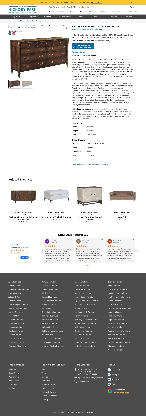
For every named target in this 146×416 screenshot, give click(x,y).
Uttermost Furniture (116, 327)
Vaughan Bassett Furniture (119, 331)
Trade (82, 12)
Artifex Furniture (15, 293)
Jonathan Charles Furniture (53, 346)
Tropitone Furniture (116, 319)
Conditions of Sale (49, 396)
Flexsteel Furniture (49, 297)
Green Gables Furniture (51, 312)
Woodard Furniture (115, 350)
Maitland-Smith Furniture (84, 312)
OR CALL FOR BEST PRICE (83, 46)
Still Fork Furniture (115, 304)
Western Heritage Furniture (119, 342)
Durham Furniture (49, 282)
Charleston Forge (15, 331)
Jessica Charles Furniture (52, 338)
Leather (96, 17)
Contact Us (46, 381)
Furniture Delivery (79, 52)
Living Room (15, 17)
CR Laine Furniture (16, 342)
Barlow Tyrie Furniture (17, 308)
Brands (61, 12)
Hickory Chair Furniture (23, 212)
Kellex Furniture (81, 282)
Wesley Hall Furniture (116, 338)
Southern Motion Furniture (119, 297)
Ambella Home (14, 285)
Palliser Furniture (81, 338)
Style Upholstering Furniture (119, 308)
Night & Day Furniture (83, 327)
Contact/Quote (132, 12)
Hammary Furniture (50, 316)
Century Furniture (15, 327)
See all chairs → (96, 2)
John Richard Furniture (51, 342)
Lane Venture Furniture (84, 293)
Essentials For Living (50, 289)
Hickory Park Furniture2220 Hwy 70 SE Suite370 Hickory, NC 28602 (87, 371)
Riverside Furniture (115, 282)
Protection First (48, 388)
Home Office (64, 17)
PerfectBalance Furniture (84, 346)
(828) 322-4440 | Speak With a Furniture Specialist (74, 7)
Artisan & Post (14, 297)
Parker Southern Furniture (85, 342)
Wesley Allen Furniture (117, 335)
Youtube (115, 379)
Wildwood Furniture (116, 346)
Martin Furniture (81, 316)
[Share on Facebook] (9, 33)
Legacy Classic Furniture (84, 297)
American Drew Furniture (18, 289)
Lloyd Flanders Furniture (84, 304)
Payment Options (49, 392)
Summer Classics (115, 312)
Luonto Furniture (81, 308)
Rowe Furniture (114, 285)
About (44, 369)
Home (51, 12)
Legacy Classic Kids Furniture (86, 301)
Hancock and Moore (50, 319)
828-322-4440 (83, 381)
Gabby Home (47, 308)
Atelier (23, 214)
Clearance (116, 12)
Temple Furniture (115, 316)
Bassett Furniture (15, 312)
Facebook (116, 370)
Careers (45, 377)
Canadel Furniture (15, 319)
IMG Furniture (47, 335)
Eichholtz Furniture (49, 285)
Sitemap (45, 399)
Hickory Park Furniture (19, 248)
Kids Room (129, 17)
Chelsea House (14, 335)
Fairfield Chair (47, 293)
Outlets (103, 12)
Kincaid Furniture (81, 285)
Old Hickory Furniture (83, 335)
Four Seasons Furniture (51, 301)
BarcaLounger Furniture (18, 304)
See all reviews (24, 257)
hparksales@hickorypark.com (90, 378)
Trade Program (92, 55)
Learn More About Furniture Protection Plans (90, 164)
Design (72, 12)
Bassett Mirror (14, 316)
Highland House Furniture (52, 331)
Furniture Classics (49, 304)
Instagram (116, 374)
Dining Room (32, 17)
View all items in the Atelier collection (87, 29)
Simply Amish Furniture (117, 289)
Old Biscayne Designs (83, 331)
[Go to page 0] (87, 265)
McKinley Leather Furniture (85, 319)
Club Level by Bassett (17, 338)
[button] (67, 28)
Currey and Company (17, 346)
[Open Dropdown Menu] (65, 12)
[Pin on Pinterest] (13, 33)
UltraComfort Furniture (117, 323)
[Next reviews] (136, 250)
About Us (92, 12)
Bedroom (47, 17)
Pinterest (115, 384)
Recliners (113, 17)
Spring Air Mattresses (116, 301)
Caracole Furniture (16, 323)
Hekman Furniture (49, 323)
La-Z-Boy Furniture (82, 289)
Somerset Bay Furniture (117, 293)
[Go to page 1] (89, 265)
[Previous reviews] (42, 250)
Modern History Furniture (85, 323)
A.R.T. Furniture (14, 282)
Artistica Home (14, 301)
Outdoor (80, 17)
